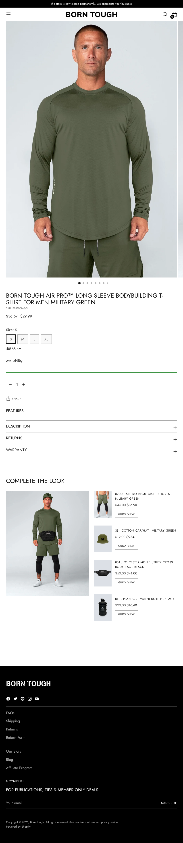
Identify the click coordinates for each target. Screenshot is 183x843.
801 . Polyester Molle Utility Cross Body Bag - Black (144, 564)
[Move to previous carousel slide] (163, 650)
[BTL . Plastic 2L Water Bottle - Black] (103, 607)
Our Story (13, 751)
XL (46, 339)
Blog (9, 759)
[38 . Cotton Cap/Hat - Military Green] (103, 539)
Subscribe (169, 803)
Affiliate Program (19, 767)
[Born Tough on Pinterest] (23, 700)
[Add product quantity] (10, 384)
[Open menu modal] (8, 14)
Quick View (126, 514)
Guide (16, 348)
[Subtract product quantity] (24, 384)
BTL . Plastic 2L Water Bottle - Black (145, 599)
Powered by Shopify (18, 826)
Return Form (15, 737)
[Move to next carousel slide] (173, 650)
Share (16, 399)
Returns (12, 729)
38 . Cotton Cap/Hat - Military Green (146, 530)
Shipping (13, 721)
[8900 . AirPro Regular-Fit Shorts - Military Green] (103, 504)
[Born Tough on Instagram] (30, 700)
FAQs (10, 713)
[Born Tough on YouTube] (37, 700)
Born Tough (37, 822)
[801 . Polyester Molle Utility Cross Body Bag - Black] (103, 573)
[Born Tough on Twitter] (16, 700)
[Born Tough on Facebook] (8, 700)
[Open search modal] (165, 14)
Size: (11, 329)
